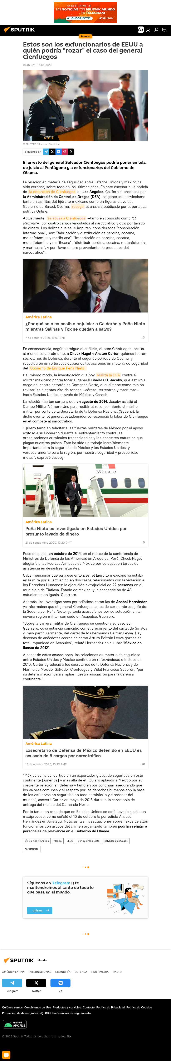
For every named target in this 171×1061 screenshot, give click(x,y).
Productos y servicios (67, 1007)
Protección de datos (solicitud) (22, 1013)
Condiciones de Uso (37, 1007)
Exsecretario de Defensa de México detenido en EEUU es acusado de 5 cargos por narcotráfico (83, 752)
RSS (48, 1013)
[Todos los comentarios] (6, 1055)
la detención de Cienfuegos (52, 191)
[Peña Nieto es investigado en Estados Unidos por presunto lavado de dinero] (85, 490)
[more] (143, 337)
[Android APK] (15, 1024)
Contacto (89, 1007)
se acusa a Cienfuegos (66, 218)
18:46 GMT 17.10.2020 (37, 65)
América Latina (38, 317)
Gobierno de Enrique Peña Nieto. (58, 368)
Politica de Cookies (139, 1007)
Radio (117, 972)
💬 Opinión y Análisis (37, 840)
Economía (62, 972)
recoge (78, 206)
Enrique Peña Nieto (88, 840)
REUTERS (31, 144)
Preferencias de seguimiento (71, 1013)
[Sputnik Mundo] (20, 33)
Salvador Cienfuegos (116, 840)
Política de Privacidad (110, 1007)
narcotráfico (32, 848)
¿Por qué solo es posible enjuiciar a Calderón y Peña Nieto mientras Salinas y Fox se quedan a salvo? (85, 326)
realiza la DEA (108, 375)
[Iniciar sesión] (148, 29)
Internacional (40, 972)
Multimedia (100, 972)
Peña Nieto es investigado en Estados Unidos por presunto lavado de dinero (76, 531)
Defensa (81, 972)
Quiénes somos (12, 1007)
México (58, 840)
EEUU (70, 840)
